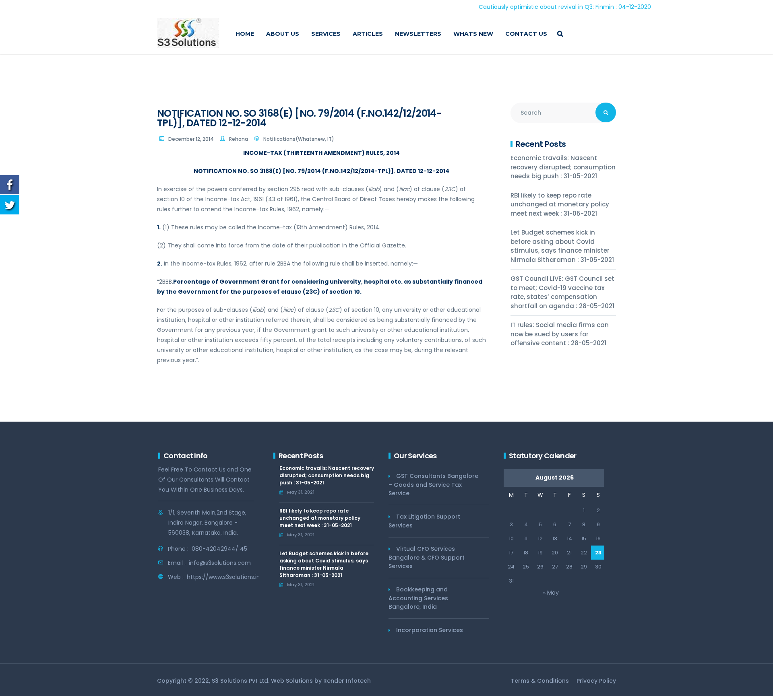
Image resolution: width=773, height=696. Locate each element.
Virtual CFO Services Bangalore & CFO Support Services (427, 557)
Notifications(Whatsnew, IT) (298, 139)
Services (326, 33)
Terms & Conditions (540, 681)
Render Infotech (347, 681)
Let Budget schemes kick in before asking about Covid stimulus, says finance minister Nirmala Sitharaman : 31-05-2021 (562, 246)
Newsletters (418, 33)
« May (551, 593)
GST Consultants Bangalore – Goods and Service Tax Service (433, 484)
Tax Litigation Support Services (424, 521)
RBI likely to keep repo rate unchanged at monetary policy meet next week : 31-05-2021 (560, 204)
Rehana (238, 139)
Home (245, 33)
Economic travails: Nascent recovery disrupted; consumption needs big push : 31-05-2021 (563, 167)
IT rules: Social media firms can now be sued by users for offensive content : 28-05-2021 (560, 334)
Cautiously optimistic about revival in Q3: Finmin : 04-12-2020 (543, 7)
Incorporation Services (429, 630)
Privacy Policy (596, 681)
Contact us (526, 33)
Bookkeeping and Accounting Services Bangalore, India (418, 598)
